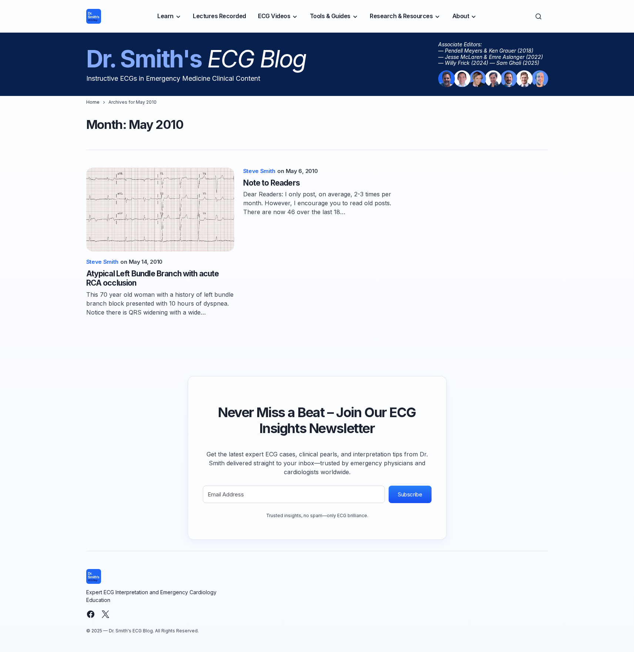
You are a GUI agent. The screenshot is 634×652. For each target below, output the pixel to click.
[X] (105, 614)
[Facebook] (90, 614)
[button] (538, 16)
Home (93, 102)
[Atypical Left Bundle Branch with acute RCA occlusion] (160, 209)
